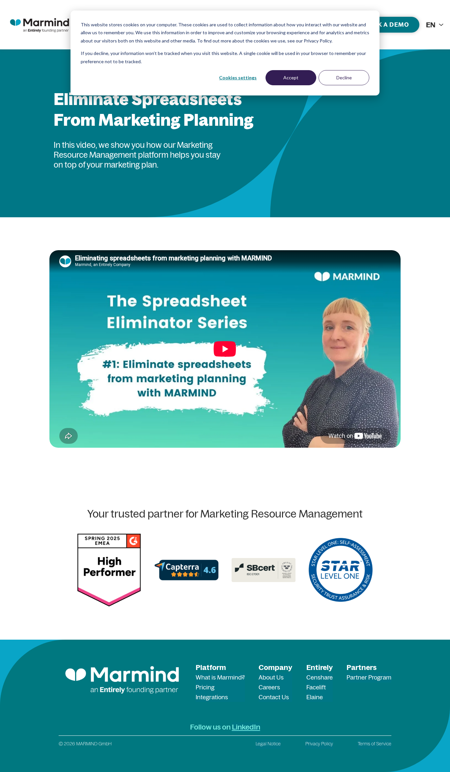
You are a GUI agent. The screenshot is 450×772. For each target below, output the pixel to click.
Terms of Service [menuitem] (374, 744)
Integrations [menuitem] (212, 697)
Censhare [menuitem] (319, 677)
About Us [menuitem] (271, 677)
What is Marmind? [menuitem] (220, 677)
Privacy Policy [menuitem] (319, 744)
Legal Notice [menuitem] (268, 744)
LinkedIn (246, 727)
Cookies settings (238, 77)
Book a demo (386, 24)
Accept (290, 77)
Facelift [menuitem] (316, 687)
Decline (344, 77)
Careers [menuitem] (269, 687)
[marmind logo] (39, 24)
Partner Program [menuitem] (369, 677)
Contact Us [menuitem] (274, 697)
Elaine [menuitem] (314, 697)
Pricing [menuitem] (205, 687)
